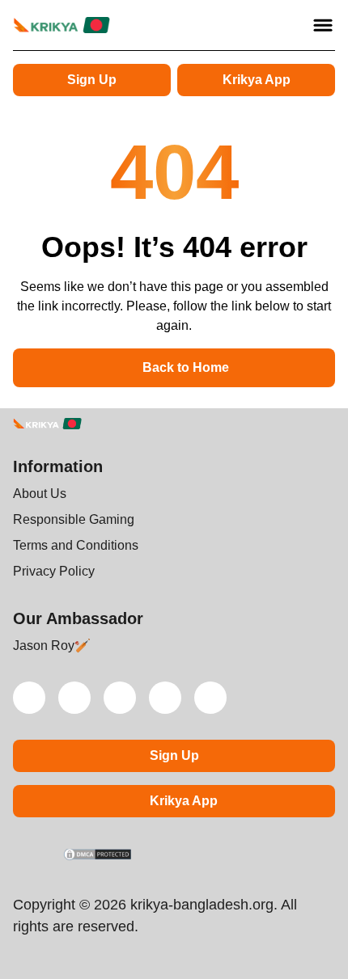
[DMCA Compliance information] (98, 856)
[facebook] (210, 698)
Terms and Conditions (75, 545)
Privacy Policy (54, 571)
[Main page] (61, 25)
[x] (29, 698)
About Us (39, 493)
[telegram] (120, 698)
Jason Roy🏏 (52, 645)
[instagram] (165, 698)
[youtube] (74, 698)
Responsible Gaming (73, 519)
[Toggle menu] (323, 25)
